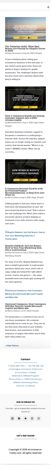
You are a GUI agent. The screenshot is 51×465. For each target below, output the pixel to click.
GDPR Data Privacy (33, 379)
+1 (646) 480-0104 (16, 365)
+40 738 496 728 (35, 365)
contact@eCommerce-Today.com (25, 369)
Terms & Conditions (25, 385)
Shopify (38, 53)
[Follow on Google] (33, 443)
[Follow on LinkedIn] (10, 443)
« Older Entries (12, 345)
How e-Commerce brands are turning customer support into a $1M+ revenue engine (24, 117)
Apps (36, 123)
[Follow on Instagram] (18, 443)
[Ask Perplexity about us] (32, 418)
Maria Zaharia (13, 197)
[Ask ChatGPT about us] (12, 418)
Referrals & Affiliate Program (25, 375)
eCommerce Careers (25, 372)
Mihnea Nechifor (14, 123)
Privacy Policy (15, 379)
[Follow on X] (40, 443)
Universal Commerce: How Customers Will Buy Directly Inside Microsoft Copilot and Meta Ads (25, 306)
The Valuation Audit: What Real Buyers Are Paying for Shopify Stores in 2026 (25, 48)
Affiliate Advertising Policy (25, 382)
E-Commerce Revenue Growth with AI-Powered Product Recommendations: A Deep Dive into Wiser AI (24, 191)
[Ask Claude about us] (19, 418)
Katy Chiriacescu (14, 53)
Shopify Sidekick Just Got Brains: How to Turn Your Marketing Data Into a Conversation (23, 247)
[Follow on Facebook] (25, 443)
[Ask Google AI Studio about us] (25, 418)
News (41, 123)
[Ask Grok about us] (38, 418)
